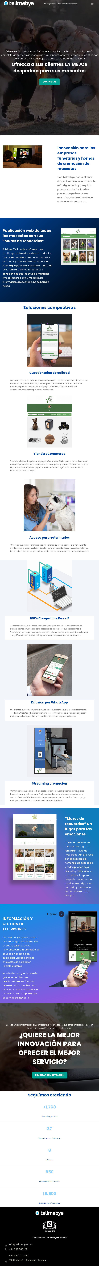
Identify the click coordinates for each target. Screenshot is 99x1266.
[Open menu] (92, 4)
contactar (49, 81)
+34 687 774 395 (18, 1255)
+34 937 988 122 (18, 1249)
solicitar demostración (49, 1075)
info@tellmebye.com (20, 1244)
